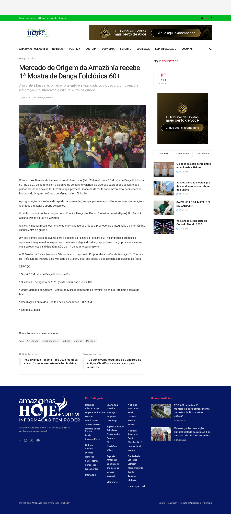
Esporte (125, 49)
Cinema (89, 449)
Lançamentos (91, 469)
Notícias (57, 49)
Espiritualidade (165, 49)
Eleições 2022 (135, 442)
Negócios (111, 416)
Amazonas (33, 341)
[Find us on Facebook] (197, 18)
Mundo (131, 425)
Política (74, 49)
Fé (108, 442)
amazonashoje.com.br (34, 49)
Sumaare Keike (92, 439)
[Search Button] (210, 49)
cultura (66, 341)
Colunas (187, 49)
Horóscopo (90, 465)
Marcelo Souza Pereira (92, 430)
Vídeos (110, 450)
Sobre (21, 18)
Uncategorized (136, 486)
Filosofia (89, 416)
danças (78, 341)
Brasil (130, 412)
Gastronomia (91, 461)
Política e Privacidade (47, 18)
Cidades (132, 416)
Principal (23, 58)
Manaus (90, 341)
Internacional (113, 468)
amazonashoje (50, 341)
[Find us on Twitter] (202, 18)
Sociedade (143, 49)
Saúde (88, 435)
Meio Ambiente (135, 468)
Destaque (90, 475)
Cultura (91, 49)
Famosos (89, 457)
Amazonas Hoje (39, 503)
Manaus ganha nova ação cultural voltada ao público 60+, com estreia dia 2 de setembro (192, 432)
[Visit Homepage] (38, 33)
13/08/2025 (24, 97)
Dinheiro (111, 408)
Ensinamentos (113, 434)
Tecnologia (112, 420)
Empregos (112, 412)
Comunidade (113, 464)
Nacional (111, 476)
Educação (132, 460)
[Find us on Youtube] (38, 440)
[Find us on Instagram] (206, 18)
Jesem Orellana (92, 425)
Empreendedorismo (95, 412)
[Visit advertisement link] (150, 32)
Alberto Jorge (92, 408)
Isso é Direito (91, 420)
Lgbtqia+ (132, 464)
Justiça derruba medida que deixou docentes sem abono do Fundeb (193, 186)
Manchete (112, 482)
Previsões (112, 446)
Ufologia (132, 480)
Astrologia (112, 430)
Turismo (132, 476)
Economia (108, 49)
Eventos (48, 97)
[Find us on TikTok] (211, 18)
